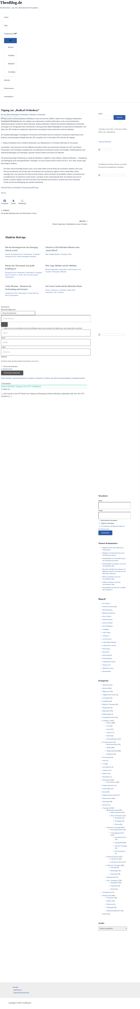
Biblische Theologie (108, 704)
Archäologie (106, 698)
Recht (104, 792)
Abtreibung (106, 685)
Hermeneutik (106, 757)
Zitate (104, 914)
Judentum (105, 770)
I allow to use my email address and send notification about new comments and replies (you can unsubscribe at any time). (43, 328)
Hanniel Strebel (107, 623)
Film (108, 726)
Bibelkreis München (108, 613)
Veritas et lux (106, 665)
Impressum (17, 990)
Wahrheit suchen (107, 668)
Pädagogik (110, 907)
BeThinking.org (107, 610)
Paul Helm (105, 652)
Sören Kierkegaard (23, 256)
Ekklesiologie (106, 714)
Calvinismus (55, 290)
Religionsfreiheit (54, 254)
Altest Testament (116, 812)
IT (103, 764)
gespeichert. (35, 361)
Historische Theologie (114, 827)
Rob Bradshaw (107, 658)
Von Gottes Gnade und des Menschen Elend (63, 286)
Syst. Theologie (112, 880)
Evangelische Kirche (109, 717)
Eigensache (106, 711)
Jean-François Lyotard (30, 275)
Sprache (105, 805)
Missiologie (114, 870)
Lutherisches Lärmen (109, 645)
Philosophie (15, 114)
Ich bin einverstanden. (10, 366)
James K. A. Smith (16, 275)
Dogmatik (114, 886)
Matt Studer (106, 649)
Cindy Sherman (33, 293)
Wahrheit (33, 256)
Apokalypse (118, 818)
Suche (100, 113)
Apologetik (114, 882)
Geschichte (110, 898)
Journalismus (106, 767)
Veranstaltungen (112, 739)
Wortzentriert (106, 671)
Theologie (32, 114)
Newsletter (105, 777)
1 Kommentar (41, 114)
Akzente (7, 254)
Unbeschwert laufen (108, 662)
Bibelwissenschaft (112, 810)
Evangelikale (119, 842)
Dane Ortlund (106, 616)
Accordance (106, 603)
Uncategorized (107, 892)
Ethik (47, 254)
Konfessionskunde (112, 857)
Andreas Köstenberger (109, 606)
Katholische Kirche (117, 862)
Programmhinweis (108, 785)
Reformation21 (107, 655)
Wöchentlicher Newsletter (108, 520)
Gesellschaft (9, 293)
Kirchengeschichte (117, 829)
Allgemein (105, 691)
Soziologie (105, 801)
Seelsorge (114, 874)
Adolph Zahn (71, 290)
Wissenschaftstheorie (113, 911)
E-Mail (100, 510)
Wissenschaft (106, 895)
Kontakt (15, 987)
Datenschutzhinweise (21, 993)
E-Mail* (3, 347)
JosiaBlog (105, 629)
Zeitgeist (109, 754)
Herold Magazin (107, 626)
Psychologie (106, 788)
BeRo (104, 577)
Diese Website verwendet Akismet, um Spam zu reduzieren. (23, 378)
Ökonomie (110, 904)
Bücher (47, 269)
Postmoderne (24, 114)
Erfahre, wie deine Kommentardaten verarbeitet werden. (65, 378)
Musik (108, 736)
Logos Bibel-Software (109, 642)
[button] (15, 34)
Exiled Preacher (107, 619)
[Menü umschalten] (10, 40)
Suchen (119, 117)
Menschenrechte (112, 744)
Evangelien (118, 821)
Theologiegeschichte (117, 833)
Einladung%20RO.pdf (30, 188)
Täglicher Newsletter (107, 523)
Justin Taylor (106, 632)
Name (100, 500)
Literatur (109, 732)
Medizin (109, 901)
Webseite (4, 357)
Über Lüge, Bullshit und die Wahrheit (61, 265)
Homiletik (114, 867)
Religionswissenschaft (109, 795)
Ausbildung (106, 701)
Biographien (106, 707)
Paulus (117, 824)
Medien (104, 773)
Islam (104, 760)
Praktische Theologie (113, 865)
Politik (108, 747)
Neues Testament (116, 815)
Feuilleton (105, 720)
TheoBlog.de (11, 2)
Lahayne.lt (105, 636)
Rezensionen (73, 269)
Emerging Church (17, 254)
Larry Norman (107, 639)
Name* (3, 338)
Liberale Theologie (121, 846)
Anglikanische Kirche (109, 695)
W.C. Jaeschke (59, 292)
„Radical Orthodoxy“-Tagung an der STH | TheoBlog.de (21, 386)
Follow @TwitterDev (104, 142)
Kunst (16, 293)
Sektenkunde (111, 877)
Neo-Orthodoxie (120, 851)
